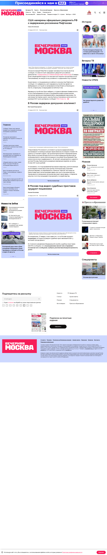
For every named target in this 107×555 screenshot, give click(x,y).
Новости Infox (9, 203)
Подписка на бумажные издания (62, 340)
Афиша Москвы (41, 14)
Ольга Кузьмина (91, 188)
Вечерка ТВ (29, 10)
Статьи (59, 296)
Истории (86, 22)
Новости (28, 12)
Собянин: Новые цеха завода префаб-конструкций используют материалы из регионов (12, 130)
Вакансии (84, 340)
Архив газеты (73, 296)
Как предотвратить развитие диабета (94, 91)
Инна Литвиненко (92, 173)
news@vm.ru (68, 350)
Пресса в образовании (61, 10)
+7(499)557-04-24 (89, 348)
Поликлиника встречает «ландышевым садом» (90, 222)
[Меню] (104, 12)
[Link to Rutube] (27, 305)
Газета (36, 10)
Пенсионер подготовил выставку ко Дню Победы (96, 244)
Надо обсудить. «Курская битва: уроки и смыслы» (94, 70)
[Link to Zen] (14, 305)
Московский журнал (46, 10)
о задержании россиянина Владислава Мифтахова (54, 75)
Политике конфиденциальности (72, 552)
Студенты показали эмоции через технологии (97, 228)
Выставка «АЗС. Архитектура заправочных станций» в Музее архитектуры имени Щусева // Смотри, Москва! (86, 28)
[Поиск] (95, 12)
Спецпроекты (47, 12)
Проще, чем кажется (91, 87)
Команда (90, 340)
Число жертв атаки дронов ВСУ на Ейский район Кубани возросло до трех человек (13, 180)
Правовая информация (47, 342)
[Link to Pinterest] (31, 305)
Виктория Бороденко (35, 107)
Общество (6, 194)
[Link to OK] (10, 305)
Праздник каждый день (11, 233)
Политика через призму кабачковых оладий (93, 190)
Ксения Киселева (33, 192)
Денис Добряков (91, 180)
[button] (4, 237)
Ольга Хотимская (33, 27)
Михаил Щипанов (92, 165)
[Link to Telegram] (20, 305)
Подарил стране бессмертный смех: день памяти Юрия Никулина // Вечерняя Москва (95, 28)
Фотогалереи (61, 303)
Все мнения (93, 197)
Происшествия (7, 175)
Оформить (58, 326)
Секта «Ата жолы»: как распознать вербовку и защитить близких (94, 41)
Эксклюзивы (88, 37)
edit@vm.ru (43, 350)
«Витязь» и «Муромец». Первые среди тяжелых (96, 236)
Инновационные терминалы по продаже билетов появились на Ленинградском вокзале (12, 155)
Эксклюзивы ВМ (30, 14)
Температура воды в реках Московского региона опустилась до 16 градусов (12, 147)
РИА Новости (61, 99)
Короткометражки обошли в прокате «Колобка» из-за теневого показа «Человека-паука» (11, 190)
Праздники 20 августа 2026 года (13, 237)
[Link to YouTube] (17, 305)
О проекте (93, 253)
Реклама (49, 340)
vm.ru (90, 347)
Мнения (86, 162)
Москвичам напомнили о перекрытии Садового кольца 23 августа (12, 138)
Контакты (97, 340)
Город (4, 133)
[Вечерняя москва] (19, 346)
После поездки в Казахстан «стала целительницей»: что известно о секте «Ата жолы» (93, 51)
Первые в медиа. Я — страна (55, 14)
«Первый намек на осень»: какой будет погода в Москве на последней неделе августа (12, 163)
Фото (34, 12)
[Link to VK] (7, 305)
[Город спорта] (89, 12)
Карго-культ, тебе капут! (93, 175)
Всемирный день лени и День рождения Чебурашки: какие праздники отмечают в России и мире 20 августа (13, 249)
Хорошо (101, 552)
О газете (43, 340)
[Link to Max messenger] (3, 305)
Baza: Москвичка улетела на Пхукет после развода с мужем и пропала (12, 172)
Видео (39, 12)
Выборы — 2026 (71, 14)
